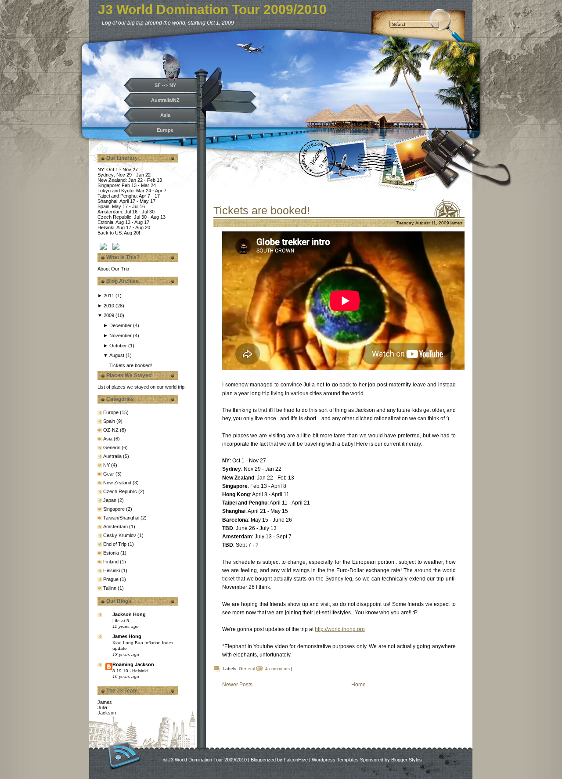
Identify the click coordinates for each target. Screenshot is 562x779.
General (111, 447)
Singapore (114, 509)
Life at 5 (120, 620)
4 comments (277, 668)
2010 (109, 305)
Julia (102, 707)
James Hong (126, 636)
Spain (109, 421)
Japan (109, 500)
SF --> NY (165, 85)
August (117, 355)
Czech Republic (120, 491)
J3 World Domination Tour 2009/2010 (212, 9)
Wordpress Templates (335, 759)
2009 (109, 315)
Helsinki (111, 570)
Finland (111, 561)
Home (358, 685)
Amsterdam (115, 526)
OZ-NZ (111, 430)
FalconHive (296, 759)
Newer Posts (237, 685)
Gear (108, 473)
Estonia (111, 552)
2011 (109, 295)
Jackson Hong (129, 614)
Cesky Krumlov (119, 535)
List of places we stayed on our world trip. (141, 387)
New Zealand (117, 482)
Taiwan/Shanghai (121, 517)
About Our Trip (113, 268)
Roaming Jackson (133, 664)
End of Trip (114, 544)
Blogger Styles (406, 759)
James (104, 702)
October (118, 345)
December (121, 325)
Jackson (106, 712)
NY (106, 465)
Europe (165, 130)
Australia (112, 456)
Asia (165, 115)
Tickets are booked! (130, 365)
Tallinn (109, 588)
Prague (111, 579)
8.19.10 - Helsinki (130, 670)
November (121, 335)
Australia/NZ (165, 100)
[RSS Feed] (123, 755)
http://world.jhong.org (340, 629)
